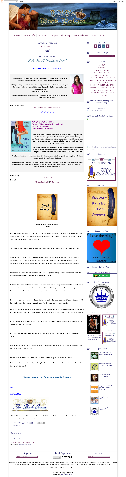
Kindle (45, 178)
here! (87, 468)
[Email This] (38, 423)
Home (17, 35)
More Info (29, 35)
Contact (102, 67)
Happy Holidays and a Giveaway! (105, 397)
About (102, 65)
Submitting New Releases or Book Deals (102, 81)
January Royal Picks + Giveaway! (105, 408)
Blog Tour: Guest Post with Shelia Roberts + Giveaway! (105, 387)
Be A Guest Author (102, 73)
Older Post (27, 442)
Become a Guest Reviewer (102, 85)
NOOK (50, 178)
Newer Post (16, 442)
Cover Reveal (18, 425)
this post (54, 418)
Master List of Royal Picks (102, 87)
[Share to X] (42, 423)
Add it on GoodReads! (42, 182)
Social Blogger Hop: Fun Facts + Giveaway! (105, 364)
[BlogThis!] (40, 423)
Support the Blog (60, 35)
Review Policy (102, 70)
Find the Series (55, 182)
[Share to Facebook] (44, 423)
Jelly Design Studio (66, 475)
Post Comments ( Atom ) (25, 444)
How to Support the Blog (102, 78)
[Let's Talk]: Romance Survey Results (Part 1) (105, 353)
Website (36, 107)
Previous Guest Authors (102, 93)
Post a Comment (17, 438)
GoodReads (57, 107)
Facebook (43, 107)
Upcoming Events (102, 90)
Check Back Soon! (47, 47)
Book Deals (98, 35)
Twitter (49, 107)
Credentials (102, 95)
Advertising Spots (102, 75)
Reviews (43, 35)
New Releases (81, 35)
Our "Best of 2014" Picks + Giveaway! (104, 375)
